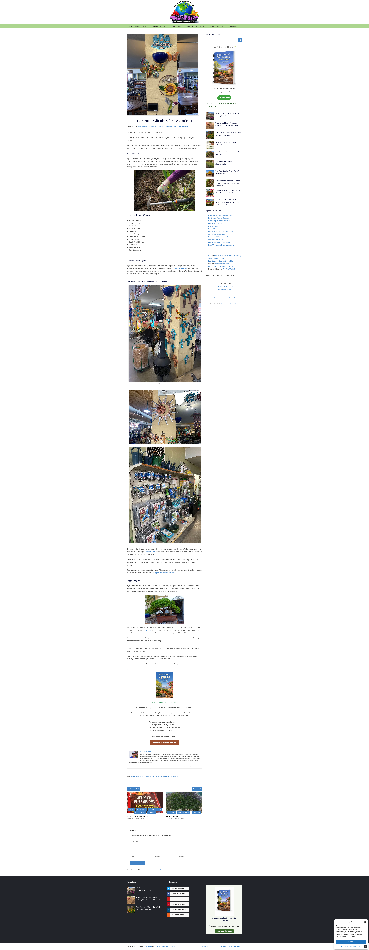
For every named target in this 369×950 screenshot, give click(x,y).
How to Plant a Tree (215, 223)
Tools (175, 126)
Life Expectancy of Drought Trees (220, 215)
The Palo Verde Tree (226, 266)
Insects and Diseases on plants (219, 237)
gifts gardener (164, 776)
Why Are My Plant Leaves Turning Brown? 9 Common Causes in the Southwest (227, 183)
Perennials (151, 812)
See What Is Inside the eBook (165, 742)
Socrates (149, 946)
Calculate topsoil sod (215, 240)
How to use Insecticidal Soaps (219, 242)
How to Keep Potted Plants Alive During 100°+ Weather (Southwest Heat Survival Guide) (227, 202)
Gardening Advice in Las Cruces (219, 221)
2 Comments (140, 819)
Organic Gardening (155, 809)
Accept (351, 942)
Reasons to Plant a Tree (230, 304)
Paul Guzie (212, 261)
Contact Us (176, 26)
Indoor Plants (141, 809)
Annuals (131, 809)
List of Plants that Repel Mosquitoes (221, 245)
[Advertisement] (224, 322)
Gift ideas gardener (148, 776)
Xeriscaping (196, 812)
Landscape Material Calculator (219, 218)
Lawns (170, 126)
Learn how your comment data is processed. (172, 870)
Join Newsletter (160, 26)
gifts (157, 776)
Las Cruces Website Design (166, 946)
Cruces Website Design (224, 286)
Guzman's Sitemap (224, 289)
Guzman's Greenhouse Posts (158, 126)
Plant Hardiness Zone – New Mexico (221, 231)
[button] (365, 922)
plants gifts (174, 776)
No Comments (183, 126)
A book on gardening (179, 268)
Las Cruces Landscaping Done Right (224, 298)
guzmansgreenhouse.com (192, 766)
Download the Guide (224, 931)
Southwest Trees (218, 26)
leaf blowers (147, 630)
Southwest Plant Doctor (216, 234)
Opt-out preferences (346, 946)
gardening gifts (136, 776)
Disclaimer (222, 946)
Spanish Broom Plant (226, 261)
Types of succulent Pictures (165, 573)
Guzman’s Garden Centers (138, 26)
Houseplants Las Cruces (196, 26)
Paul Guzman (142, 126)
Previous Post (134, 789)
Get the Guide (224, 97)
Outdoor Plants (140, 812)
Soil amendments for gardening (137, 816)
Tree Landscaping (184, 812)
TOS (215, 946)
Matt (209, 256)
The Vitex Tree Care (173, 816)
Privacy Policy (356, 946)
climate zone (150, 552)
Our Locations (235, 26)
